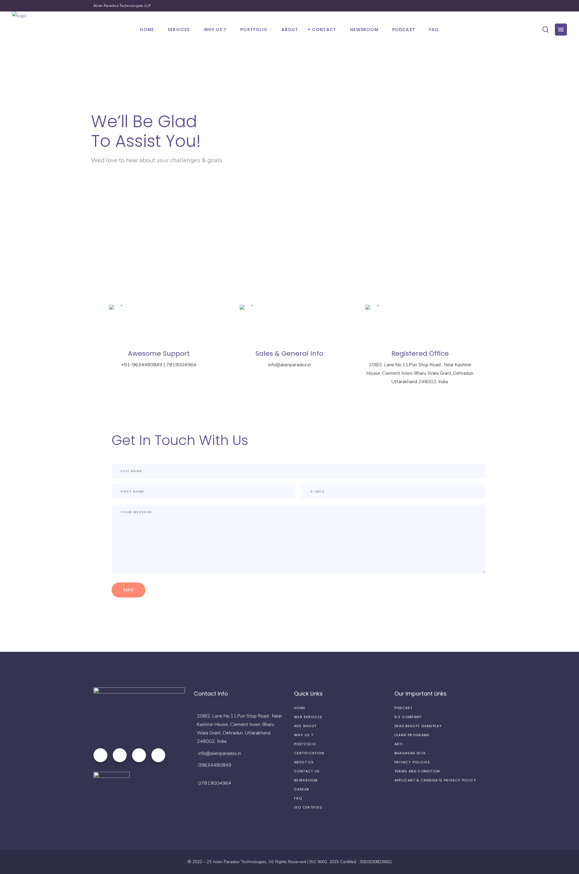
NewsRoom (306, 780)
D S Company (408, 717)
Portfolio (305, 744)
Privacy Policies (412, 762)
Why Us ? (303, 735)
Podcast (403, 707)
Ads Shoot (305, 726)
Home (300, 707)
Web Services (308, 717)
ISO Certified (308, 807)
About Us (304, 762)
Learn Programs (412, 735)
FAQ (298, 798)
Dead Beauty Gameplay (418, 726)
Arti (398, 744)
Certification (309, 753)
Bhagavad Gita (410, 753)
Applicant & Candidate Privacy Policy (435, 780)
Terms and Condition (417, 771)
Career (301, 789)
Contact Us (307, 771)
